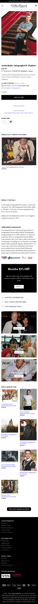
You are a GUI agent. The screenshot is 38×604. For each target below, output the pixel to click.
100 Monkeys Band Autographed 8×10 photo (8, 404)
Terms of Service (6, 532)
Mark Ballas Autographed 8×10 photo (8, 435)
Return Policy (5, 545)
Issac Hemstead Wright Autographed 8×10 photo (8, 465)
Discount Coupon (7, 565)
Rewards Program (7, 528)
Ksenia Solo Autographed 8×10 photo (13, 167)
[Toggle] (3, 298)
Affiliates (4, 563)
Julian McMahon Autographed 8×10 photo (27, 412)
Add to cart (19, 97)
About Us (4, 523)
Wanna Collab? (6, 525)
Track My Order (6, 548)
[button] (2, 6)
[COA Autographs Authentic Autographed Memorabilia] (19, 6)
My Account (5, 561)
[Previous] (3, 57)
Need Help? (5, 541)
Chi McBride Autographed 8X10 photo (27, 443)
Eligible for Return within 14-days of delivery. (22, 113)
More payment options (19, 106)
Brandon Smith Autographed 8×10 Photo (8, 495)
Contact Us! (5, 550)
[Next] (8, 57)
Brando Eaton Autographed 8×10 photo (28, 473)
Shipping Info (5, 543)
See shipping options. (15, 88)
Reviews (4, 558)
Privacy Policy (5, 530)
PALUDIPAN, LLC (13, 595)
